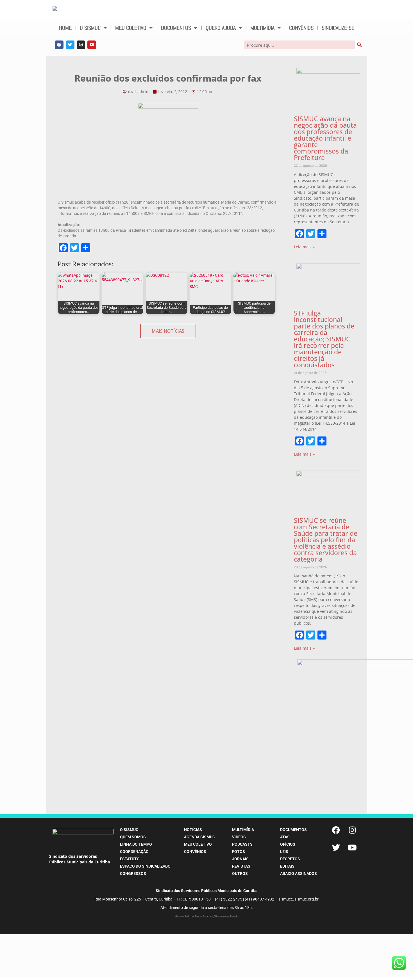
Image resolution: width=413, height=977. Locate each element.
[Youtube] (91, 44)
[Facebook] (59, 44)
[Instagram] (81, 44)
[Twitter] (70, 44)
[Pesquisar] (359, 44)
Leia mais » (304, 246)
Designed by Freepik (226, 916)
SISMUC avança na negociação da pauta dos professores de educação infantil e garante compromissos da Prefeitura (325, 138)
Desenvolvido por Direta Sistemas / (195, 916)
